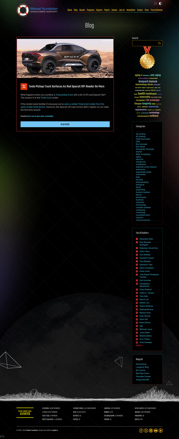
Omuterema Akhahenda (145, 285)
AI (141, 75)
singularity (158, 110)
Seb (141, 326)
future (153, 90)
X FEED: (44, 412)
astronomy (140, 169)
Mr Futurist (140, 370)
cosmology (140, 212)
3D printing (140, 134)
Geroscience (141, 364)
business (140, 200)
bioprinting (140, 190)
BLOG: (75, 412)
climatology (141, 205)
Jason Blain (145, 332)
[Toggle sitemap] (155, 3)
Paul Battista (145, 261)
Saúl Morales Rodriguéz (145, 243)
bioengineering (142, 182)
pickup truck (67, 94)
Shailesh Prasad (147, 258)
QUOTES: (137, 419)
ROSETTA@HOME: (47, 419)
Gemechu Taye (146, 264)
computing (140, 210)
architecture (141, 164)
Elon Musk (140, 147)
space (138, 113)
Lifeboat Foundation (32, 430)
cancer (143, 88)
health (141, 94)
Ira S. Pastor (145, 339)
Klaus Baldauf (146, 289)
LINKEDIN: (107, 408)
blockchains (141, 197)
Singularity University (145, 149)
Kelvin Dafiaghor (147, 268)
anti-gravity (141, 162)
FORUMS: (107, 419)
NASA (153, 104)
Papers (107, 10)
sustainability (49, 116)
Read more (65, 124)
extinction (147, 90)
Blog (75, 10)
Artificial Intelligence (143, 78)
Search (159, 43)
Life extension (152, 100)
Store (147, 10)
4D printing (140, 136)
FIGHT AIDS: (46, 415)
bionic (138, 187)
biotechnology (141, 84)
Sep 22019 (24, 86)
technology (154, 112)
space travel (40, 116)
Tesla (58, 94)
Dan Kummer (145, 280)
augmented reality (143, 172)
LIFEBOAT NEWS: (78, 408)
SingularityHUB (142, 380)
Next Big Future (142, 373)
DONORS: (106, 412)
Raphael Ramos (146, 309)
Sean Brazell (145, 316)
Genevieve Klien (146, 239)
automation (141, 174)
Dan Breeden (145, 255)
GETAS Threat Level (25, 413)
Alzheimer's (146, 76)
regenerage (153, 106)
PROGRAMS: (138, 415)
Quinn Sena (30, 116)
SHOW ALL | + (139, 345)
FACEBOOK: (45, 408)
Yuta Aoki (144, 296)
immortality (145, 97)
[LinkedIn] (151, 430)
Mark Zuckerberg (143, 154)
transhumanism (143, 116)
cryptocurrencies (143, 220)
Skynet (139, 152)
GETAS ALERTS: (139, 408)
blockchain (157, 85)
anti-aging (156, 75)
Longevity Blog (142, 367)
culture (155, 87)
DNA (138, 141)
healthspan (151, 93)
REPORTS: (76, 415)
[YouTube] (156, 430)
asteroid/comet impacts (146, 167)
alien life (139, 159)
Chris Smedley (146, 342)
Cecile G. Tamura (147, 293)
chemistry (140, 202)
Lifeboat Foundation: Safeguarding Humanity (37, 10)
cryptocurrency (150, 88)
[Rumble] (161, 430)
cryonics (139, 217)
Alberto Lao (144, 303)
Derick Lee (144, 299)
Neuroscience (158, 104)
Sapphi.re (55, 430)
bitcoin (150, 84)
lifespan (138, 103)
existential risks (139, 91)
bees (138, 177)
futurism (158, 91)
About (69, 10)
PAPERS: (75, 419)
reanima (145, 107)
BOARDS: (137, 412)
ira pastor (140, 100)
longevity (146, 103)
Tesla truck (46, 97)
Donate (114, 10)
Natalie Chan (145, 313)
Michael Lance (146, 329)
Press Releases (157, 10)
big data (139, 179)
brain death (138, 88)
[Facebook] (141, 430)
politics (139, 107)
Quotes (140, 10)
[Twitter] (146, 430)
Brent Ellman (145, 322)
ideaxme (136, 97)
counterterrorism (143, 215)
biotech (153, 81)
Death (159, 87)
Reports (99, 10)
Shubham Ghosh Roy (149, 248)
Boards (82, 10)
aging (137, 75)
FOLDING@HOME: (109, 415)
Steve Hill (144, 319)
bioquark (144, 81)
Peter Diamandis (143, 139)
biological (140, 185)
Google (135, 94)
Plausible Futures (143, 376)
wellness (154, 116)
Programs (90, 10)
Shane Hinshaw (146, 306)
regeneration (141, 109)
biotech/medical (143, 192)
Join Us (122, 10)
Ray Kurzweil (141, 144)
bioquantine (154, 78)
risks (153, 110)
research (149, 110)
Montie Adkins (146, 336)
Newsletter (131, 10)
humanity (159, 94)
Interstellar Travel (156, 97)
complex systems (143, 207)
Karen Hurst (145, 271)
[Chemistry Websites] (147, 58)
